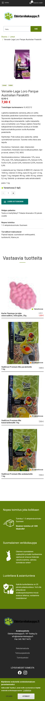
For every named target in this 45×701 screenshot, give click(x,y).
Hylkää (9, 696)
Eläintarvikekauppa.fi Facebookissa (20, 672)
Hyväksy (26, 696)
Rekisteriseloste (22, 648)
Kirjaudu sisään (38, 3)
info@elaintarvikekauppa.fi (22, 636)
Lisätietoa (27, 690)
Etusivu (4, 37)
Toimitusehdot (22, 658)
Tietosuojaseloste (22, 653)
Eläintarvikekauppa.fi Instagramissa (25, 672)
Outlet (11, 85)
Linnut (12, 37)
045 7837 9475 (24, 639)
